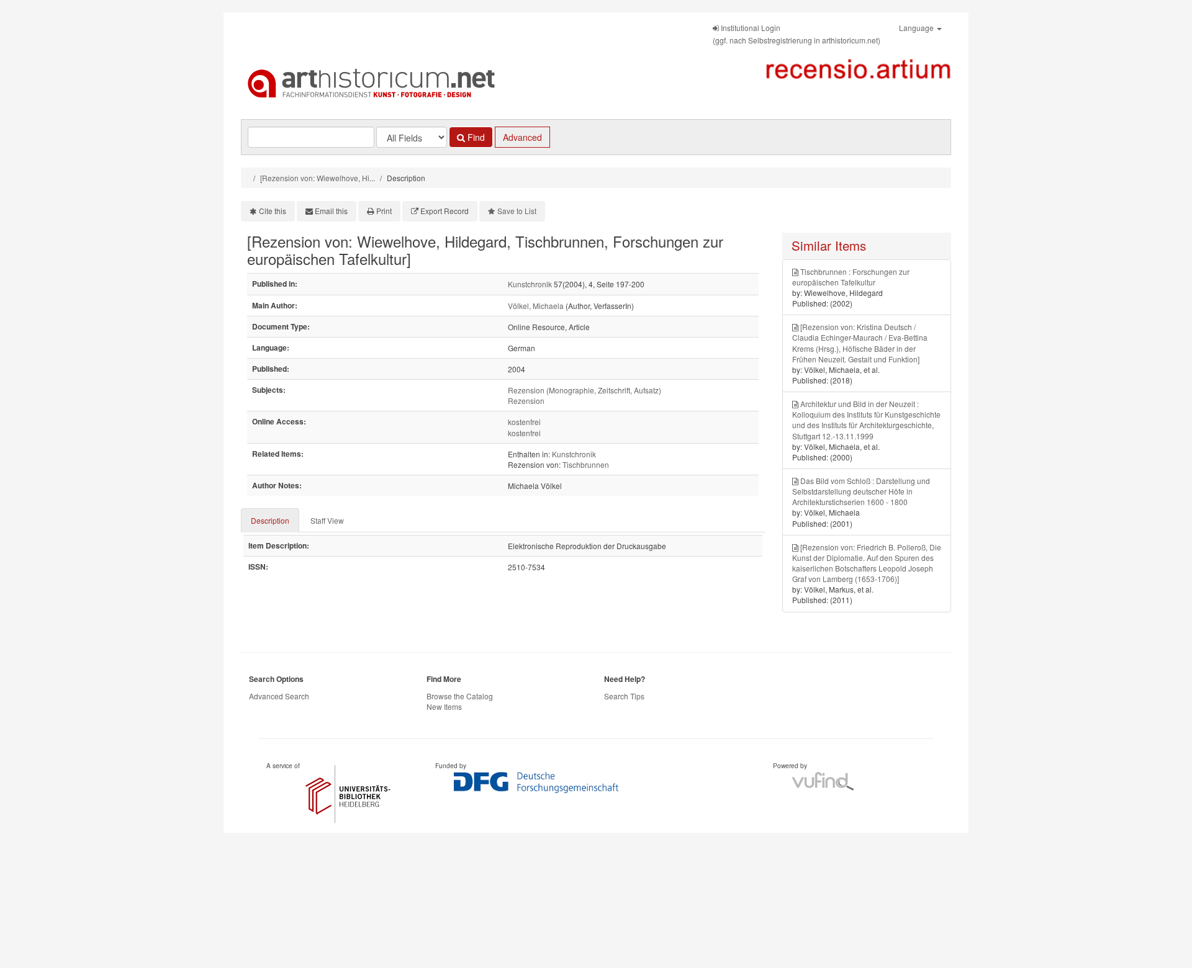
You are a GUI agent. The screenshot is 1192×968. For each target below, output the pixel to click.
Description (270, 520)
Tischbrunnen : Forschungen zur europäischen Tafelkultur (851, 276)
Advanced (522, 137)
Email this (331, 210)
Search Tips (624, 696)
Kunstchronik (530, 284)
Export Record (444, 210)
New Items (444, 706)
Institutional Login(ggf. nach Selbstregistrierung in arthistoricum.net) (796, 33)
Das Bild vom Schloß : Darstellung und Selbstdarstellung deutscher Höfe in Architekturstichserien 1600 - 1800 (861, 491)
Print (384, 210)
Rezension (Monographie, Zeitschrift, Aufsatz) (584, 390)
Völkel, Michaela (536, 305)
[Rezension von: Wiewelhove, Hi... (317, 178)
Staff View (327, 520)
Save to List (516, 210)
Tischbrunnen (585, 464)
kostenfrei (524, 421)
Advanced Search (279, 696)
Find (475, 137)
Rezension (526, 400)
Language (917, 27)
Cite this (272, 210)
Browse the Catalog (460, 696)
